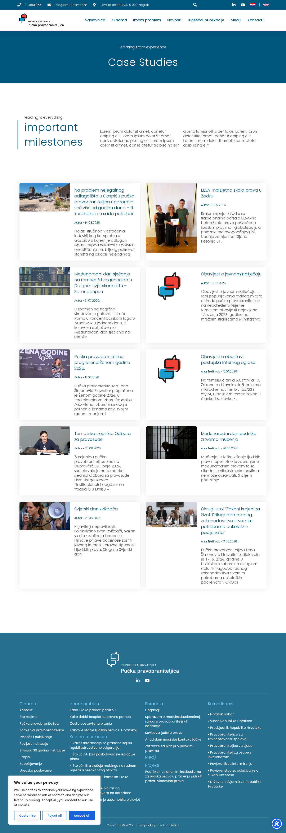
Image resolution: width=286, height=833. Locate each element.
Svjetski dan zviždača (96, 509)
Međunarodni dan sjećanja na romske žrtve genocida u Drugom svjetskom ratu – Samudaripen (103, 283)
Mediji (236, 20)
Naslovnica (95, 20)
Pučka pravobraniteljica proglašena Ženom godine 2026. (102, 362)
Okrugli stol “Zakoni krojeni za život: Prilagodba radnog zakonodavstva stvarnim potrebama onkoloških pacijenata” (230, 520)
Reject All (55, 816)
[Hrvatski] (252, 4)
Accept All (82, 816)
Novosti (174, 20)
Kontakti (255, 20)
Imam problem (147, 20)
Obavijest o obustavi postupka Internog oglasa (228, 359)
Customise (27, 816)
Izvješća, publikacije (206, 20)
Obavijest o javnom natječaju (231, 274)
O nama (119, 20)
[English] (266, 4)
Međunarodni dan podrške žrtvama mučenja (228, 436)
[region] (54, 800)
